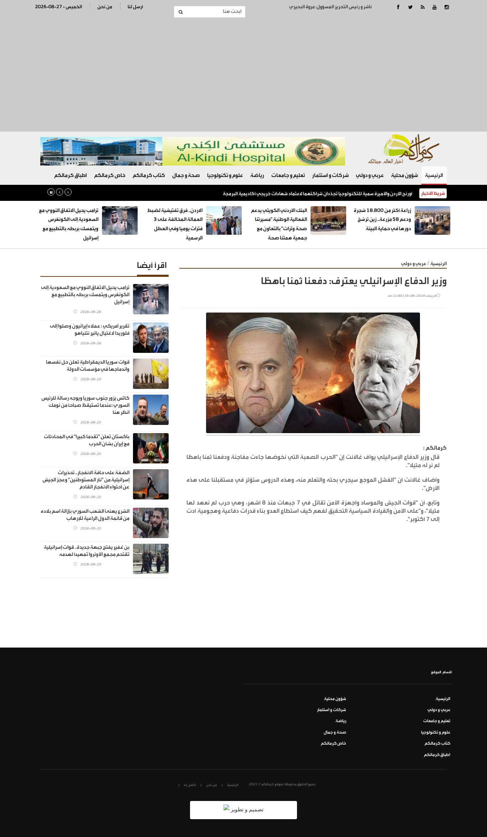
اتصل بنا (190, 785)
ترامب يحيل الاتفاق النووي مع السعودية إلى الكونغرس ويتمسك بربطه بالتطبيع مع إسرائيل (85, 294)
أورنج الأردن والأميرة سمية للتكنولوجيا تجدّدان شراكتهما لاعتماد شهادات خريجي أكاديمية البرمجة (317, 194)
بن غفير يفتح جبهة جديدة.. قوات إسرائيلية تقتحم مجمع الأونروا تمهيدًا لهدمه (86, 551)
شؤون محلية (404, 175)
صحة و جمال (186, 175)
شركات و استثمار (330, 175)
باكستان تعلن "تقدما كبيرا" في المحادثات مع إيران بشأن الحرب (86, 440)
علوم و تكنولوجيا (225, 175)
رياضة (257, 175)
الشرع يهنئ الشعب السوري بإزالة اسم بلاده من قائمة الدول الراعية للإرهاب (85, 515)
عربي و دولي (370, 175)
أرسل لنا (135, 6)
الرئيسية (434, 175)
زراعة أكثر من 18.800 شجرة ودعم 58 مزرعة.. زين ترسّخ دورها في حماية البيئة (382, 219)
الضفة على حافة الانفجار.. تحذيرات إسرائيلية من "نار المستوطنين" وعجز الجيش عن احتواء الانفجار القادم (85, 480)
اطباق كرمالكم (70, 175)
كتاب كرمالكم (149, 175)
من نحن (104, 6)
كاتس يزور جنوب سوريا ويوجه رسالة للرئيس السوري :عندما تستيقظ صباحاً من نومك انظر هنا (85, 405)
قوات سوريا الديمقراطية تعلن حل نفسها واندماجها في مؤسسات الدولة (87, 365)
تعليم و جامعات (288, 175)
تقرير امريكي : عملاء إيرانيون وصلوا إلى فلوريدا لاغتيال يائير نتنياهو (89, 329)
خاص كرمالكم (109, 175)
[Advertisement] (243, 75)
